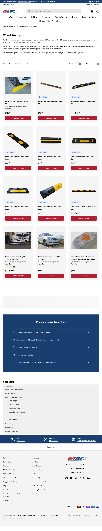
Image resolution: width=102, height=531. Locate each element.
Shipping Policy (87, 515)
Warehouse (9, 427)
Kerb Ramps (12, 401)
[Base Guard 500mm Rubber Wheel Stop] (51, 190)
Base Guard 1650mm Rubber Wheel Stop (83, 208)
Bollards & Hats (13, 404)
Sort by (18, 64)
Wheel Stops (36, 26)
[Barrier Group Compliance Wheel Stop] (18, 85)
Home (4, 26)
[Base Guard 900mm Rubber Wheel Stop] (18, 140)
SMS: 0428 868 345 (92, 4)
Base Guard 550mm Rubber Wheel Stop (17, 208)
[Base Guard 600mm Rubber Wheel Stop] (84, 140)
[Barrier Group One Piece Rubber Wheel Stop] (51, 241)
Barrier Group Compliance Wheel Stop (16, 102)
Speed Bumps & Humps (16, 412)
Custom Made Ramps (89, 17)
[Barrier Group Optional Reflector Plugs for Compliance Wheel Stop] (84, 241)
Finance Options (37, 470)
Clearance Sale (44, 21)
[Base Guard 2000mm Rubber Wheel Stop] (51, 85)
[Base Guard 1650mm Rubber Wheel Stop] (84, 190)
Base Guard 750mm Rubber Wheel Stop (50, 158)
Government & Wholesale (40, 482)
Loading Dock (10, 393)
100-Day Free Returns (10, 470)
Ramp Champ (23, 515)
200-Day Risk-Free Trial (11, 474)
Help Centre (7, 490)
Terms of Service (55, 515)
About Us (35, 462)
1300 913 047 (21, 441)
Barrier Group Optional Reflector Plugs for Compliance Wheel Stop (83, 258)
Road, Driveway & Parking (23, 26)
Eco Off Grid (13, 519)
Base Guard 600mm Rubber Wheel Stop (83, 158)
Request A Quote (93, 1)
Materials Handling (11, 431)
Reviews (6, 466)
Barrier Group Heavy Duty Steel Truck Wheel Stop (16, 258)
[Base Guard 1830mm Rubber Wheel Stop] (84, 85)
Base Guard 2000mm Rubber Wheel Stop (50, 102)
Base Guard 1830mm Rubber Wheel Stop (83, 102)
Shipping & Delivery (10, 482)
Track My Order (8, 500)
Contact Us (7, 462)
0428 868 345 (53, 441)
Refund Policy (76, 515)
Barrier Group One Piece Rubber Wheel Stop (49, 258)
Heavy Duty (9, 424)
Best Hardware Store (24, 1)
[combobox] (53, 11)
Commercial (12, 26)
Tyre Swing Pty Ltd (12, 515)
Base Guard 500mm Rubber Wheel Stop (50, 208)
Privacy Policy (66, 515)
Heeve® (26, 519)
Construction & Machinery (14, 390)
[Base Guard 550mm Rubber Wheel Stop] (18, 190)
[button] (97, 11)
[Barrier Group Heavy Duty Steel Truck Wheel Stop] (18, 241)
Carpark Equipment (15, 408)
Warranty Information (39, 490)
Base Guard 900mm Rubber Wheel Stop (17, 158)
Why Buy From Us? (9, 478)
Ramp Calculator (37, 466)
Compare (72, 64)
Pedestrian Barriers (15, 416)
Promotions (36, 494)
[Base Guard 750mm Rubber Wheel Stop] (51, 140)
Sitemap (97, 515)
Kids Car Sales (20, 519)
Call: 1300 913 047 (8, 4)
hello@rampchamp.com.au (86, 441)
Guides (34, 474)
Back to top (51, 447)
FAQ (84, 1)
